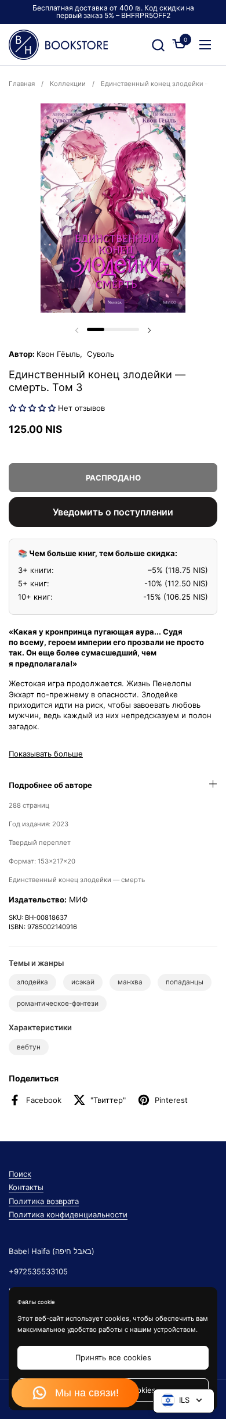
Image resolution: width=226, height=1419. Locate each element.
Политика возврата (44, 1201)
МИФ (78, 899)
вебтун (29, 1047)
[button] (158, 45)
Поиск (20, 1173)
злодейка (32, 982)
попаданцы (184, 982)
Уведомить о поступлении (113, 512)
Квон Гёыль (58, 354)
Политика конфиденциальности (68, 1214)
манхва (130, 982)
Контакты (26, 1187)
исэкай (82, 982)
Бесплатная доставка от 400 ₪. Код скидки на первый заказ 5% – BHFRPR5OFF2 (113, 12)
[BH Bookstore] (58, 45)
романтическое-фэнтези (58, 1003)
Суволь (99, 354)
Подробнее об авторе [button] (50, 785)
